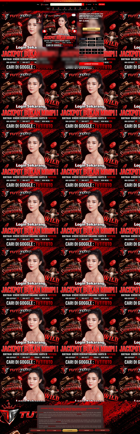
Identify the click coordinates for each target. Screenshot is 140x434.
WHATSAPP (87, 430)
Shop (38, 4)
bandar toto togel (51, 426)
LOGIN (54, 430)
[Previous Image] (44, 31)
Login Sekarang (91, 32)
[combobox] (66, 4)
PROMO (38, 430)
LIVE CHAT (103, 430)
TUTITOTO (41, 412)
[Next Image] (75, 31)
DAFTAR (70, 430)
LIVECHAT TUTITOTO (91, 64)
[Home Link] (45, 4)
